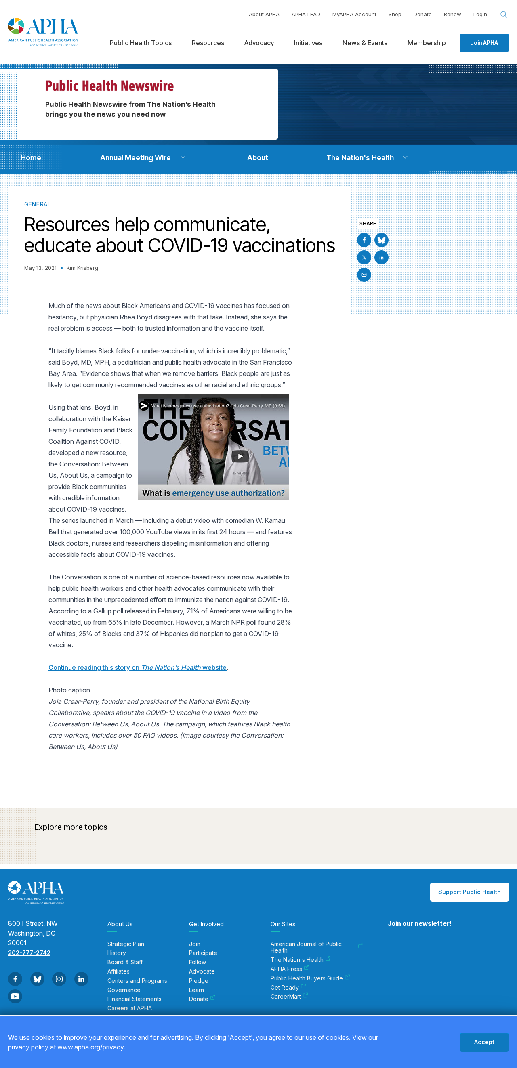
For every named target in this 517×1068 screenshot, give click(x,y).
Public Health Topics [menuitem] (141, 43)
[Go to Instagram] (59, 979)
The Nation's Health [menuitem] (297, 960)
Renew (452, 14)
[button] (183, 157)
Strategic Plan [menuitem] (125, 944)
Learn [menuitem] (196, 990)
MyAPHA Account (354, 14)
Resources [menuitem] (208, 43)
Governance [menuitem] (124, 990)
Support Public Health (469, 891)
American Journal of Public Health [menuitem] (306, 947)
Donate (423, 14)
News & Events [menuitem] (365, 43)
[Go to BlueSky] (381, 240)
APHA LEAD (306, 14)
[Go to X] (364, 257)
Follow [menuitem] (197, 962)
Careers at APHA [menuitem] (129, 1008)
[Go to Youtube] (15, 996)
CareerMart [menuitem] (286, 996)
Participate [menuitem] (203, 953)
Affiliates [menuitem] (118, 971)
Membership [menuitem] (427, 43)
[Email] (364, 275)
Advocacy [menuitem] (259, 43)
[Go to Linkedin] (381, 257)
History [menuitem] (116, 953)
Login (480, 14)
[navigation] (30, 157)
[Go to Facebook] (364, 240)
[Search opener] (504, 14)
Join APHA (484, 42)
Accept (484, 1042)
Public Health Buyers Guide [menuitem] (307, 978)
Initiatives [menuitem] (308, 43)
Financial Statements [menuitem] (134, 999)
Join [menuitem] (194, 944)
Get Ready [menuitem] (285, 987)
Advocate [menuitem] (202, 971)
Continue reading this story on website (137, 667)
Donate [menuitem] (198, 999)
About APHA (264, 14)
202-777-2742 (29, 953)
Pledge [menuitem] (198, 981)
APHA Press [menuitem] (286, 969)
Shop (395, 14)
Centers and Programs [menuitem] (137, 981)
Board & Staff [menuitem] (125, 962)
